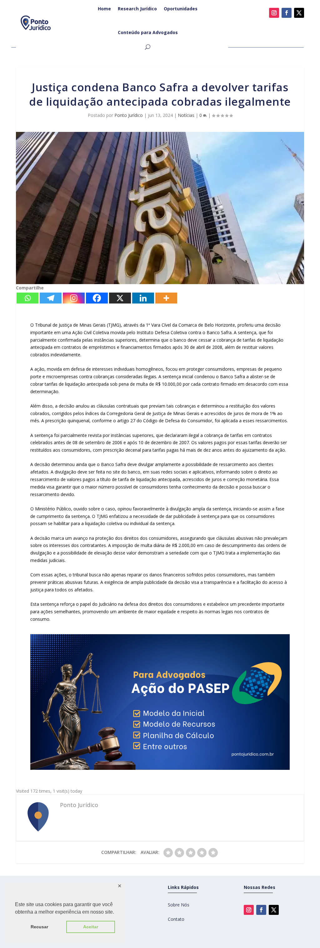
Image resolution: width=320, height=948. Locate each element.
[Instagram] (74, 298)
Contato (176, 919)
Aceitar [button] (90, 926)
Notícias (186, 115)
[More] (166, 298)
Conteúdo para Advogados (148, 32)
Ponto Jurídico (128, 115)
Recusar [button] (39, 926)
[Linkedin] (143, 298)
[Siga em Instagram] (274, 13)
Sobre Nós (178, 905)
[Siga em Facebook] (287, 13)
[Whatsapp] (27, 298)
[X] (120, 298)
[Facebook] (97, 298)
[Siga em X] (299, 13)
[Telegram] (51, 298)
